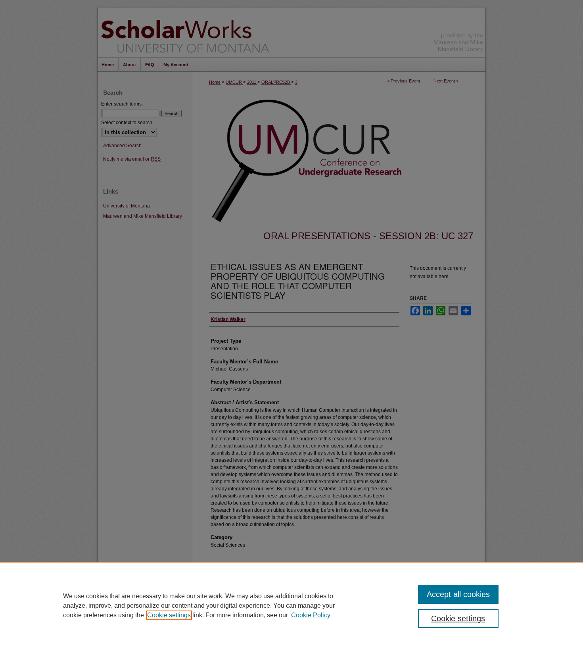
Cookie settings (169, 615)
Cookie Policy (310, 615)
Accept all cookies (458, 594)
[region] (291, 605)
